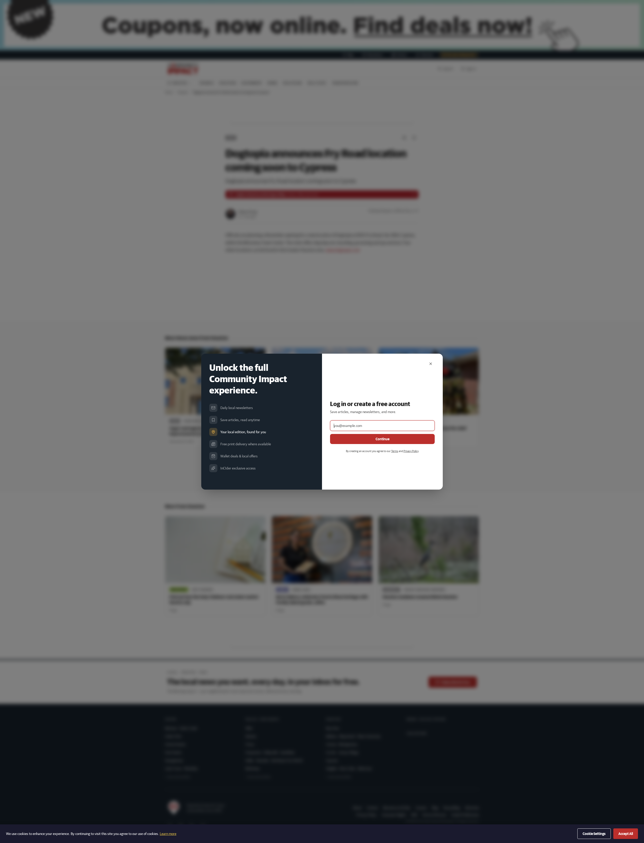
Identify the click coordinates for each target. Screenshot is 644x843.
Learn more (168, 834)
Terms (394, 451)
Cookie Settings (594, 834)
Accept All (625, 834)
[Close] (431, 364)
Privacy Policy (411, 451)
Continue (382, 439)
